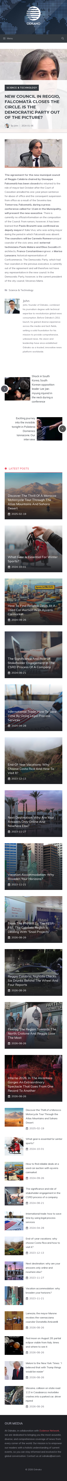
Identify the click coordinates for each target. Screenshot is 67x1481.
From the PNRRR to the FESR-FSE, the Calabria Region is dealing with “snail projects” (31, 927)
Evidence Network (49, 1430)
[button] (62, 38)
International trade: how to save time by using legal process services (32, 716)
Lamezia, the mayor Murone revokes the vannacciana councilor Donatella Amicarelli (42, 1317)
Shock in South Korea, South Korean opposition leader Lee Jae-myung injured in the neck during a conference (43, 388)
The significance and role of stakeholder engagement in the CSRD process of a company (31, 663)
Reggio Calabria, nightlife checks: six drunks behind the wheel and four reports (33, 980)
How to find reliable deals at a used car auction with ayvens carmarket (31, 610)
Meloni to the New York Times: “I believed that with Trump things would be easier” (44, 1367)
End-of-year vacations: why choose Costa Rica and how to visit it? (31, 769)
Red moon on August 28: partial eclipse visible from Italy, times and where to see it (43, 1342)
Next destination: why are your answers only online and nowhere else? (31, 821)
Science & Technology (22, 87)
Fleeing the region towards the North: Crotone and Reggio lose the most (32, 1033)
